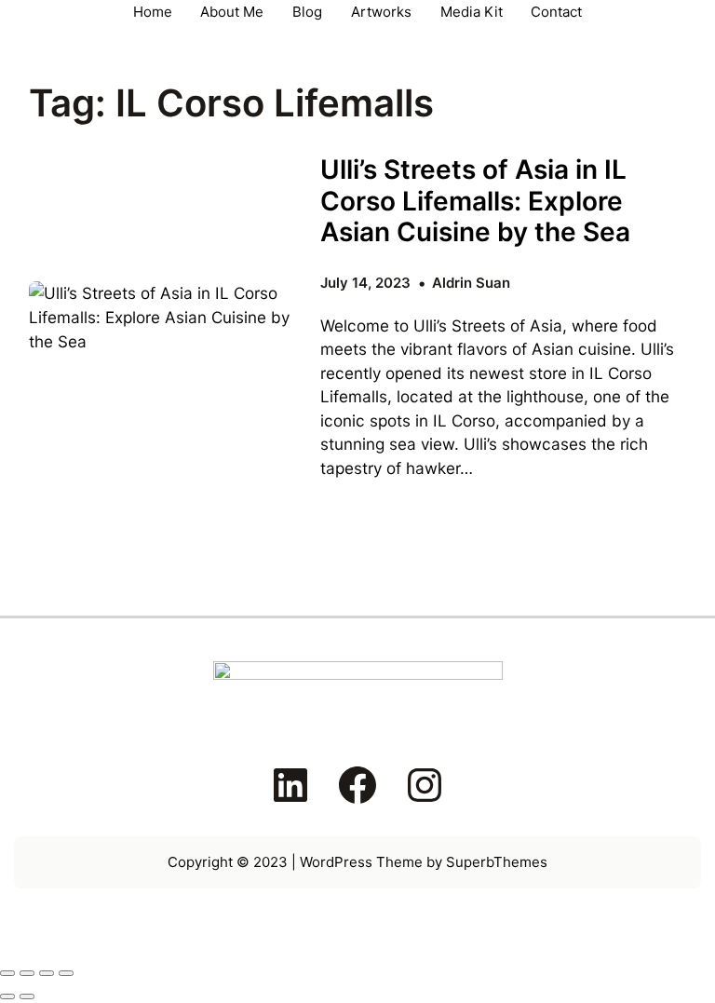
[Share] (46, 973)
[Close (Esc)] (66, 973)
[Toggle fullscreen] (27, 973)
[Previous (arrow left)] (7, 996)
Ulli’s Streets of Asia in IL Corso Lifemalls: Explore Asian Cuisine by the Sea (475, 201)
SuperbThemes (496, 862)
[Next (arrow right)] (27, 996)
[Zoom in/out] (7, 973)
